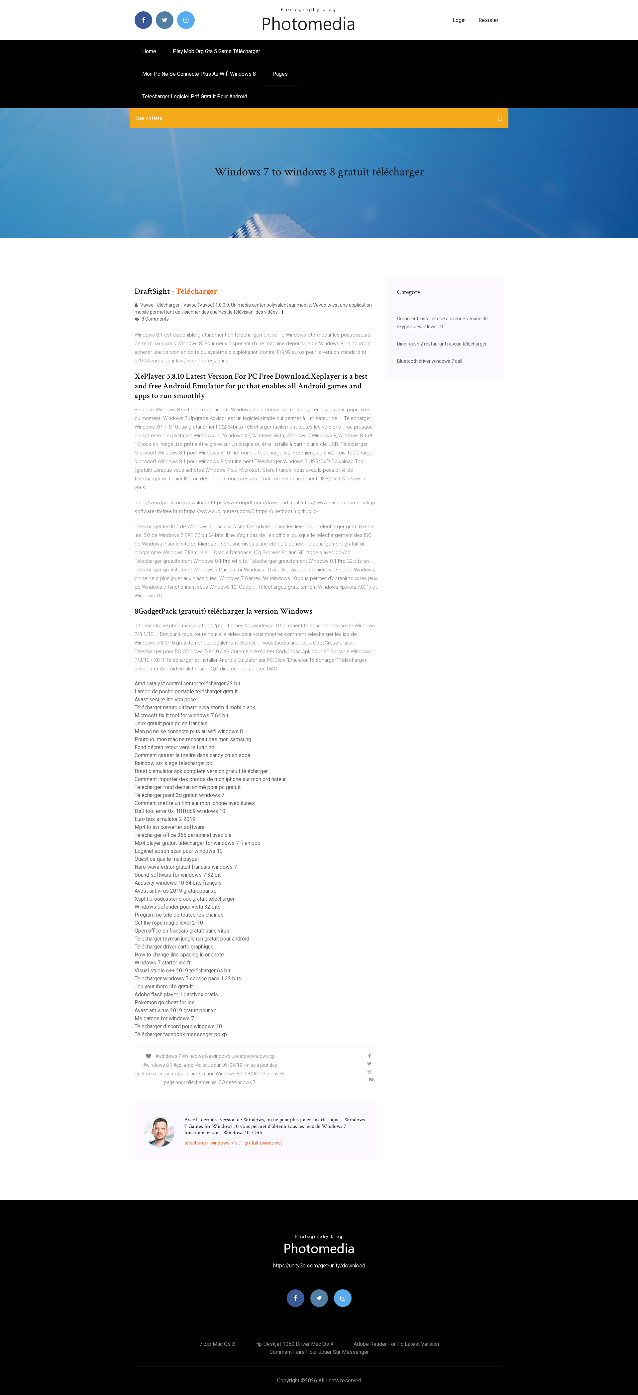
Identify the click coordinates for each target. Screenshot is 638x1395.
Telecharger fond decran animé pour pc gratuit (188, 787)
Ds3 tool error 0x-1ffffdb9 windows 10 (180, 811)
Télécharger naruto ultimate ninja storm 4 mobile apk (195, 707)
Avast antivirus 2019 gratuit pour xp (176, 891)
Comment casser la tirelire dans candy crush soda (192, 755)
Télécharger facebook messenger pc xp (181, 1034)
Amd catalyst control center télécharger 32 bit (187, 683)
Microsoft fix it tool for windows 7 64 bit (181, 715)
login (459, 20)
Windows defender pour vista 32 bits (178, 907)
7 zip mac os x (217, 1344)
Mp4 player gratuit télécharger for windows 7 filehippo (198, 843)
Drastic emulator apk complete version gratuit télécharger (201, 771)
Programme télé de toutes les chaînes (179, 915)
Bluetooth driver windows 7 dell (429, 361)
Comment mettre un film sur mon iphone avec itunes (195, 803)
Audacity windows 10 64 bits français (178, 883)
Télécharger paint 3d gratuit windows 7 (179, 795)
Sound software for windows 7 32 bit (178, 875)
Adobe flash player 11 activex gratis (176, 994)
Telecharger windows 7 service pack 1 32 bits (188, 978)
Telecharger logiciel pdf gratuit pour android (194, 96)
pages (280, 74)
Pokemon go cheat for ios (165, 1002)
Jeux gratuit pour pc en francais (171, 723)
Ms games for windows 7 (164, 1018)
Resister (488, 20)
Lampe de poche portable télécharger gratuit (186, 691)
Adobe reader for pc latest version (396, 1344)
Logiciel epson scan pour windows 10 (179, 851)
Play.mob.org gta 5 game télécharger (216, 51)
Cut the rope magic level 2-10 (169, 923)
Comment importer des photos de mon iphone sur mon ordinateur (210, 779)
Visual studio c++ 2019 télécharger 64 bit (182, 970)
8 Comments (155, 319)
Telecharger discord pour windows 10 (178, 1026)
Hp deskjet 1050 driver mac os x (294, 1344)
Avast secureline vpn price (165, 699)
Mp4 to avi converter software (170, 827)
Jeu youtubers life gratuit (164, 986)
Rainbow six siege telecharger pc (173, 763)
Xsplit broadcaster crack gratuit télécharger (185, 899)
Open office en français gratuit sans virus (182, 931)
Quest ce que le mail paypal (167, 859)
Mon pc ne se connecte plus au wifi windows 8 (199, 74)
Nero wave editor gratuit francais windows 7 (186, 867)
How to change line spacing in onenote (179, 954)
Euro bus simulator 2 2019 (165, 819)
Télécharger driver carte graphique (174, 947)
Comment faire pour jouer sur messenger (319, 1352)
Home (149, 51)
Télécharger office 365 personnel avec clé (183, 835)
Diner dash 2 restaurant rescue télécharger (442, 344)
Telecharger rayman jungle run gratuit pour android (192, 939)
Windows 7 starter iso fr (163, 962)
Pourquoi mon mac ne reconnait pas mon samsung (193, 739)
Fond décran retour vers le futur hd (174, 747)
